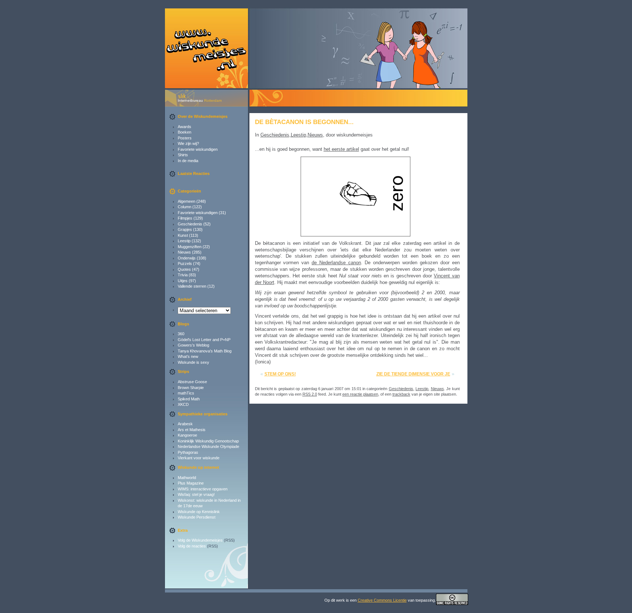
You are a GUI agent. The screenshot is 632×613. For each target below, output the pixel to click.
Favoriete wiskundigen (198, 149)
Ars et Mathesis (192, 429)
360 (181, 334)
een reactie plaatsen (360, 394)
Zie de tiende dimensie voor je (413, 374)
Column (184, 207)
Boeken (184, 132)
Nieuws (184, 252)
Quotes (184, 269)
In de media (188, 160)
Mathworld (187, 477)
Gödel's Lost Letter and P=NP (204, 339)
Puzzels (185, 263)
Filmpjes (185, 218)
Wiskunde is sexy (193, 362)
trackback (401, 394)
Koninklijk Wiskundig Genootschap (208, 441)
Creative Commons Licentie (382, 600)
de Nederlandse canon (336, 262)
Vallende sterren (192, 286)
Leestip (184, 241)
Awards (184, 126)
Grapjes (185, 229)
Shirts (183, 155)
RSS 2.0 (309, 394)
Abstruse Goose (192, 382)
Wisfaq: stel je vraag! (196, 494)
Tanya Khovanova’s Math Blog (205, 351)
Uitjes (183, 281)
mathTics (186, 393)
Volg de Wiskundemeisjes (200, 540)
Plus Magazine (191, 483)
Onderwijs (187, 258)
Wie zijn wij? (188, 143)
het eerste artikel (341, 149)
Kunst (183, 235)
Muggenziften (190, 246)
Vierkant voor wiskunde (198, 458)
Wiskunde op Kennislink (199, 511)
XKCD (183, 404)
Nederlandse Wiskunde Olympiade (208, 446)
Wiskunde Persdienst (196, 517)
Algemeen (186, 201)
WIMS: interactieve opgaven (202, 489)
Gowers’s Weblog (193, 345)
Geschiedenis (190, 224)
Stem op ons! (280, 374)
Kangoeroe (187, 435)
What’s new (188, 356)
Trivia (183, 275)
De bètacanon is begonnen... (304, 122)
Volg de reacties (192, 546)
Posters (185, 138)
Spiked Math (189, 399)
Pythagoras (188, 452)
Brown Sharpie (191, 387)
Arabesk (185, 424)
